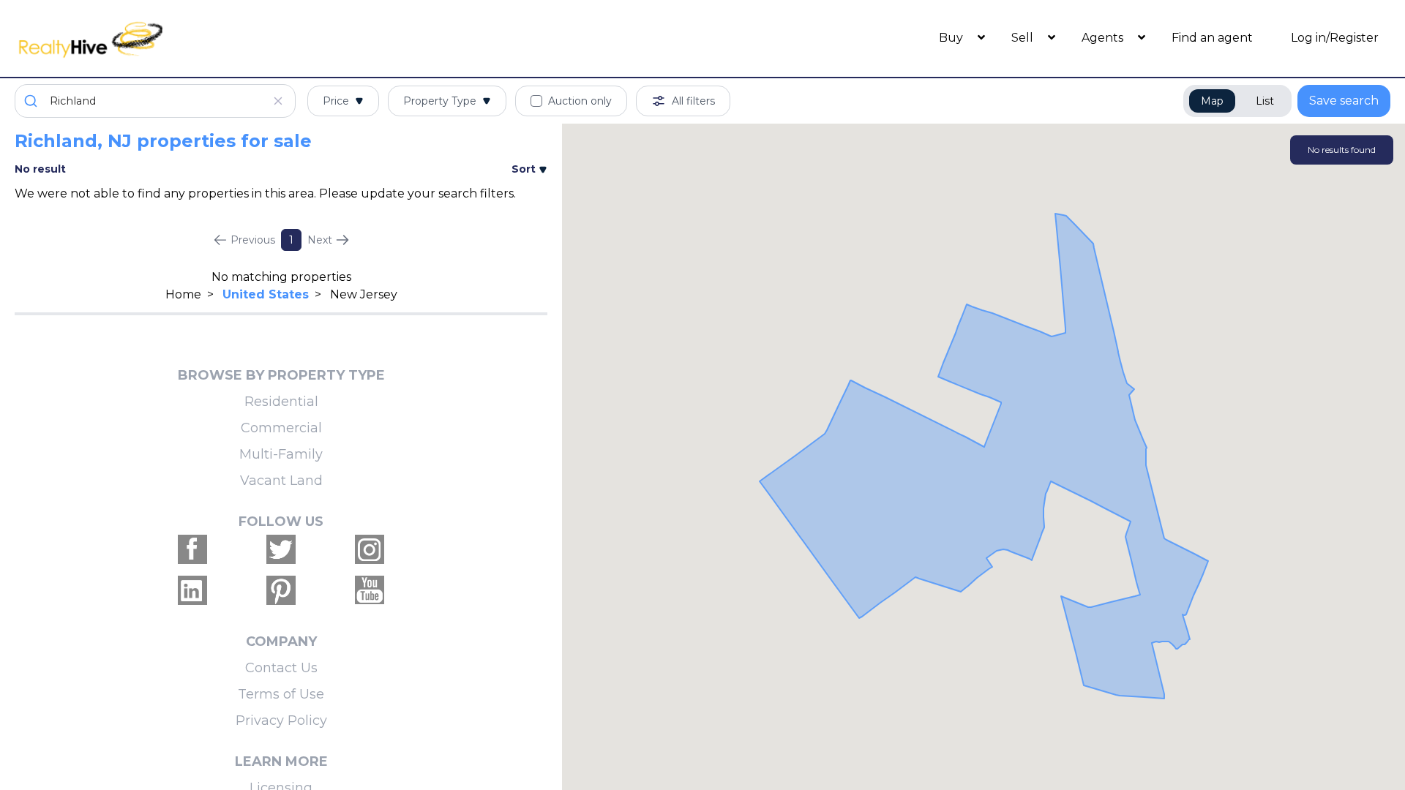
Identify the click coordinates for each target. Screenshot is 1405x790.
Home (183, 294)
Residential (281, 402)
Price (336, 101)
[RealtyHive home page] (187, 38)
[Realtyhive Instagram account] (369, 549)
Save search (1344, 101)
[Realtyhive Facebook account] (192, 549)
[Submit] (32, 101)
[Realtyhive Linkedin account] (192, 590)
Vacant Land (281, 481)
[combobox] (155, 101)
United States (265, 294)
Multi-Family (281, 454)
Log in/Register (1335, 38)
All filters (693, 101)
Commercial (281, 428)
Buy (952, 38)
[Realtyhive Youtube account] (369, 590)
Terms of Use (281, 694)
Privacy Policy (281, 720)
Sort (525, 169)
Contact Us (281, 668)
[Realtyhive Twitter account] (281, 549)
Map (1212, 101)
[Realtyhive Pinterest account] (281, 590)
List (1265, 101)
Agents (1104, 38)
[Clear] (278, 101)
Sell (1023, 38)
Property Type (439, 101)
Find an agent (1212, 38)
